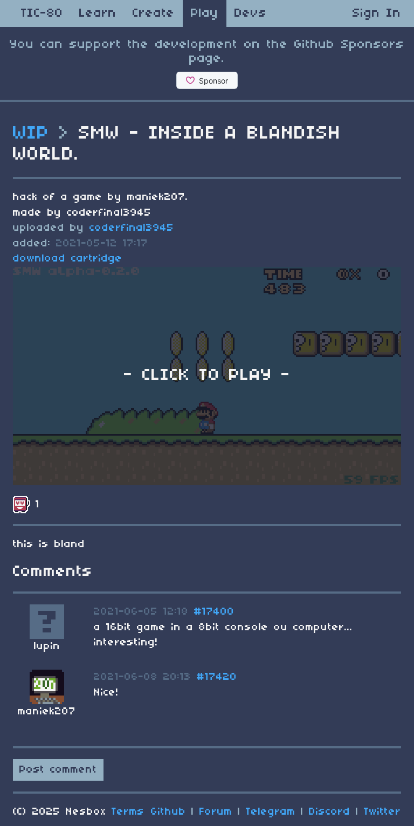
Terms (128, 812)
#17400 (214, 612)
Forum (215, 812)
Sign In (377, 13)
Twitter (382, 812)
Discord (329, 812)
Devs (250, 13)
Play (204, 13)
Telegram (270, 812)
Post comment (58, 770)
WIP (31, 133)
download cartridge (67, 258)
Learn (97, 13)
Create (154, 13)
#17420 (217, 677)
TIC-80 (42, 13)
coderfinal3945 (131, 228)
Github (168, 812)
